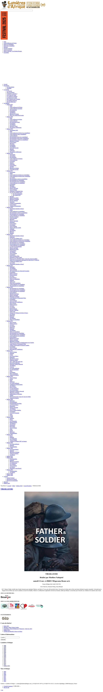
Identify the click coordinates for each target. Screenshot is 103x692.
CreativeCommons (8, 686)
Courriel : (3, 637)
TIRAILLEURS (7, 489)
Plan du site (6, 687)
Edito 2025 (6, 626)
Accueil (9, 485)
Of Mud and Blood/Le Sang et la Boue (13, 631)
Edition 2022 (19, 485)
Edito (13, 485)
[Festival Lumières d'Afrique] (23, 9)
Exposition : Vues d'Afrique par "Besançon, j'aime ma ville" (18, 628)
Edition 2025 (7, 630)
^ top (2, 690)
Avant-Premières (28, 485)
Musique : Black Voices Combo (11, 627)
